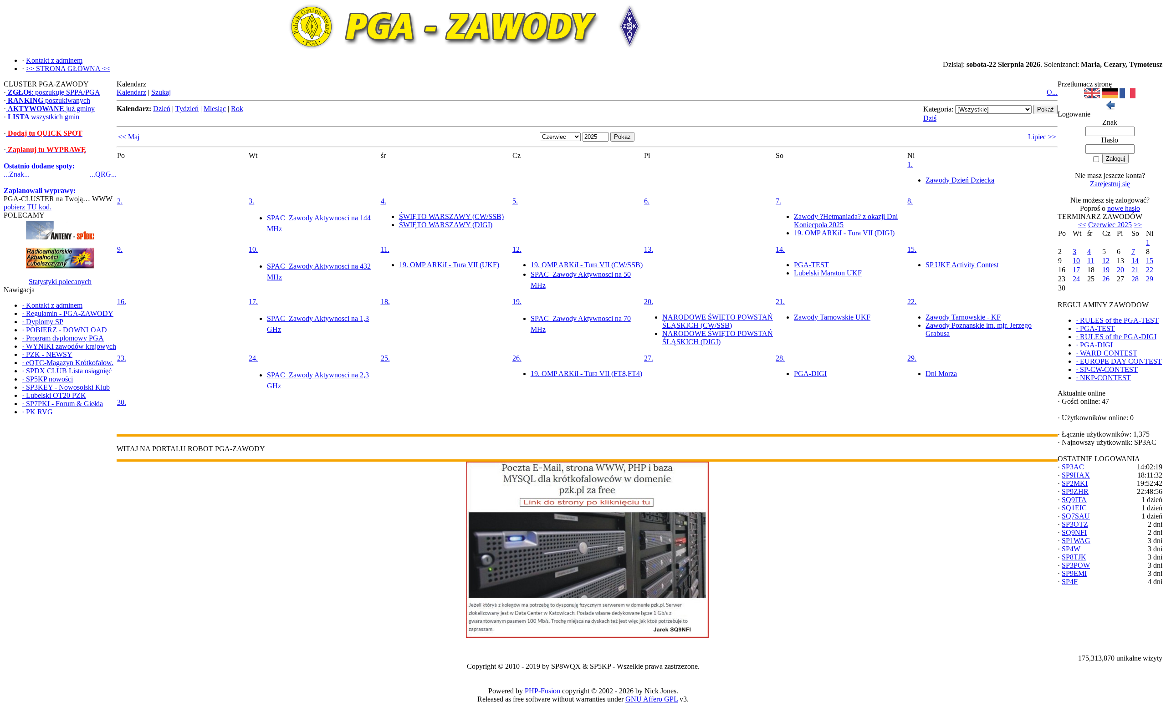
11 (1090, 260)
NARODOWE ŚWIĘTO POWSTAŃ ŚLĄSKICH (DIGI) (717, 338)
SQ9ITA (1074, 500)
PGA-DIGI (810, 373)
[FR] (1127, 96)
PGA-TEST (811, 265)
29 (1149, 279)
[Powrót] (1110, 108)
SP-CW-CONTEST (1107, 369)
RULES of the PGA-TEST (1117, 320)
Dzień (161, 108)
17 (1076, 270)
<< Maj (128, 137)
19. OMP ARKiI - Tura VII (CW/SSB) (587, 265)
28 (1135, 279)
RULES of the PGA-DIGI (1116, 337)
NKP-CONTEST (1103, 377)
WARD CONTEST (1106, 353)
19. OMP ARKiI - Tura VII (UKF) (449, 265)
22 (1149, 270)
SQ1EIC (1074, 508)
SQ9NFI (1074, 532)
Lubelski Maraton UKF (828, 273)
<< (1082, 225)
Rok (237, 108)
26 (1106, 279)
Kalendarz (131, 92)
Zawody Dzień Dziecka (960, 180)
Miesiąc (215, 108)
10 (1076, 260)
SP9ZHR (1075, 491)
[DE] (1110, 96)
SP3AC (1073, 467)
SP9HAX (1076, 475)
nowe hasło (1123, 208)
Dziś (929, 118)
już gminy (51, 108)
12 (1106, 260)
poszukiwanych (49, 100)
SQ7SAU (1076, 516)
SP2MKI (1075, 483)
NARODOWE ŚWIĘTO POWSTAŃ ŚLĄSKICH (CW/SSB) (717, 321)
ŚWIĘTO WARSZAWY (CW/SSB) (451, 216)
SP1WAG (1076, 540)
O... (1052, 92)
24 (1076, 279)
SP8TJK (1074, 557)
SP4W (1071, 549)
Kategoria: (938, 109)
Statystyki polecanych (60, 281)
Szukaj (161, 92)
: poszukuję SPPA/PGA (54, 92)
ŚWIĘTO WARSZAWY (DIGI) (445, 225)
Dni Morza (941, 373)
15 (1149, 260)
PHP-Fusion (542, 691)
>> (1138, 225)
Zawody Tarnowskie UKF (832, 317)
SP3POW (1076, 565)
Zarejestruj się (1110, 184)
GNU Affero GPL (651, 699)
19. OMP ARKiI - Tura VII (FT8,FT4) (586, 373)
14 (1135, 260)
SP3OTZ (1075, 524)
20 (1120, 270)
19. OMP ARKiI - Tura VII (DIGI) (844, 233)
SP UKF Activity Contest (962, 265)
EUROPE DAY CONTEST (1119, 361)
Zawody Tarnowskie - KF (963, 317)
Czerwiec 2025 (1110, 225)
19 (1106, 270)
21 (1135, 270)
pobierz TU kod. (27, 207)
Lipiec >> (1042, 137)
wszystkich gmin (43, 117)
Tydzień (187, 108)
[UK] (1092, 96)
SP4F (1070, 581)
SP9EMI (1074, 573)
